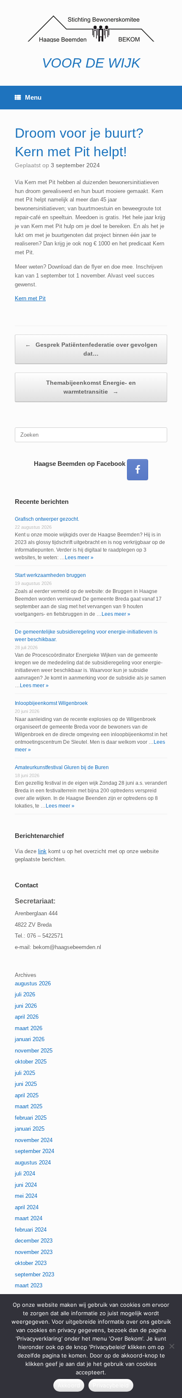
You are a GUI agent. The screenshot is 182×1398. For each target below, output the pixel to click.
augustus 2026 (33, 983)
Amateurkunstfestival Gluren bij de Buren (62, 767)
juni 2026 (26, 1006)
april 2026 (27, 1017)
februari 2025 (31, 1118)
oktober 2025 (31, 1061)
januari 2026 (29, 1039)
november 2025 (33, 1050)
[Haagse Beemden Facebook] (137, 469)
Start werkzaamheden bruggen (50, 575)
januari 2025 (29, 1129)
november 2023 (33, 1252)
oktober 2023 (31, 1263)
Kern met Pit (30, 298)
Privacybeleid (111, 1385)
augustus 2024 (33, 1162)
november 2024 (33, 1140)
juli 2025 (25, 1073)
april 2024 (27, 1207)
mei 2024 (26, 1196)
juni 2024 (26, 1185)
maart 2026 (28, 1028)
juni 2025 (26, 1084)
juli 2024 (25, 1173)
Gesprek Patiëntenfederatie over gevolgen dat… (91, 349)
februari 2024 (31, 1230)
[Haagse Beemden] (91, 28)
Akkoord (69, 1385)
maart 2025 (28, 1106)
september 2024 (34, 1151)
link (42, 851)
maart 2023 (28, 1285)
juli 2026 (25, 994)
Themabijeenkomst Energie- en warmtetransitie (91, 387)
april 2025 (27, 1095)
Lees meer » (79, 557)
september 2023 (34, 1274)
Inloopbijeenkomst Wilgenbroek (51, 703)
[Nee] (171, 1346)
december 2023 (33, 1241)
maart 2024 (28, 1218)
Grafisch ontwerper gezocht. (47, 519)
